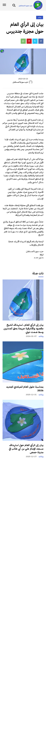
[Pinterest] (29, 41)
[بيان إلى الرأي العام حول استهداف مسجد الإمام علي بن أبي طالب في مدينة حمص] (23, 420)
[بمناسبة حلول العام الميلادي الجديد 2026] (23, 361)
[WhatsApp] (23, 41)
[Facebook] (40, 41)
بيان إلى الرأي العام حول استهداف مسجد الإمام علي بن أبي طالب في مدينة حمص (26, 448)
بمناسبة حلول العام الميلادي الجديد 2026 (24, 388)
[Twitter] (35, 41)
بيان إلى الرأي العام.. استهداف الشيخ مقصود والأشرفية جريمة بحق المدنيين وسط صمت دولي (23, 328)
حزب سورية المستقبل (20, 82)
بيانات (41, 336)
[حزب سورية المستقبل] (31, 82)
